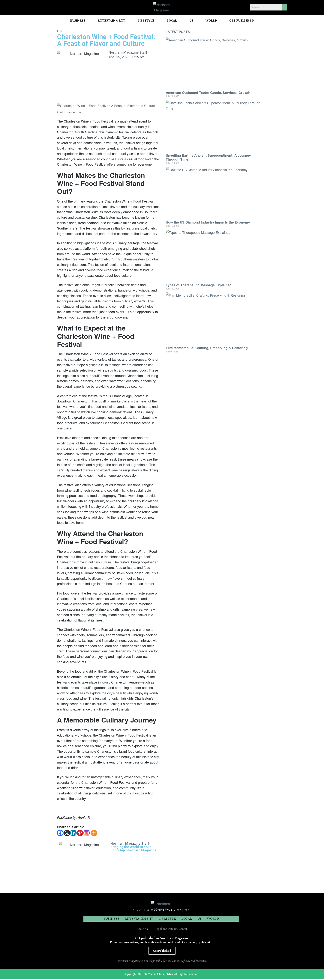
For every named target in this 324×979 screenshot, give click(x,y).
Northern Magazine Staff (128, 52)
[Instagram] (86, 833)
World (213, 919)
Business (111, 919)
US (59, 30)
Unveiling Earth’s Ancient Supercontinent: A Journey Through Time (208, 157)
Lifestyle (167, 919)
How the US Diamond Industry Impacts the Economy (208, 222)
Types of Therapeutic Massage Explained (199, 285)
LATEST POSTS (178, 32)
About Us (142, 929)
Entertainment (139, 919)
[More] (94, 833)
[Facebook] (60, 833)
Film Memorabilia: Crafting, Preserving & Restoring (207, 347)
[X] (67, 833)
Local (186, 919)
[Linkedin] (73, 833)
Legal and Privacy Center (171, 929)
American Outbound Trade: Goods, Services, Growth (208, 92)
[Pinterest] (80, 833)
